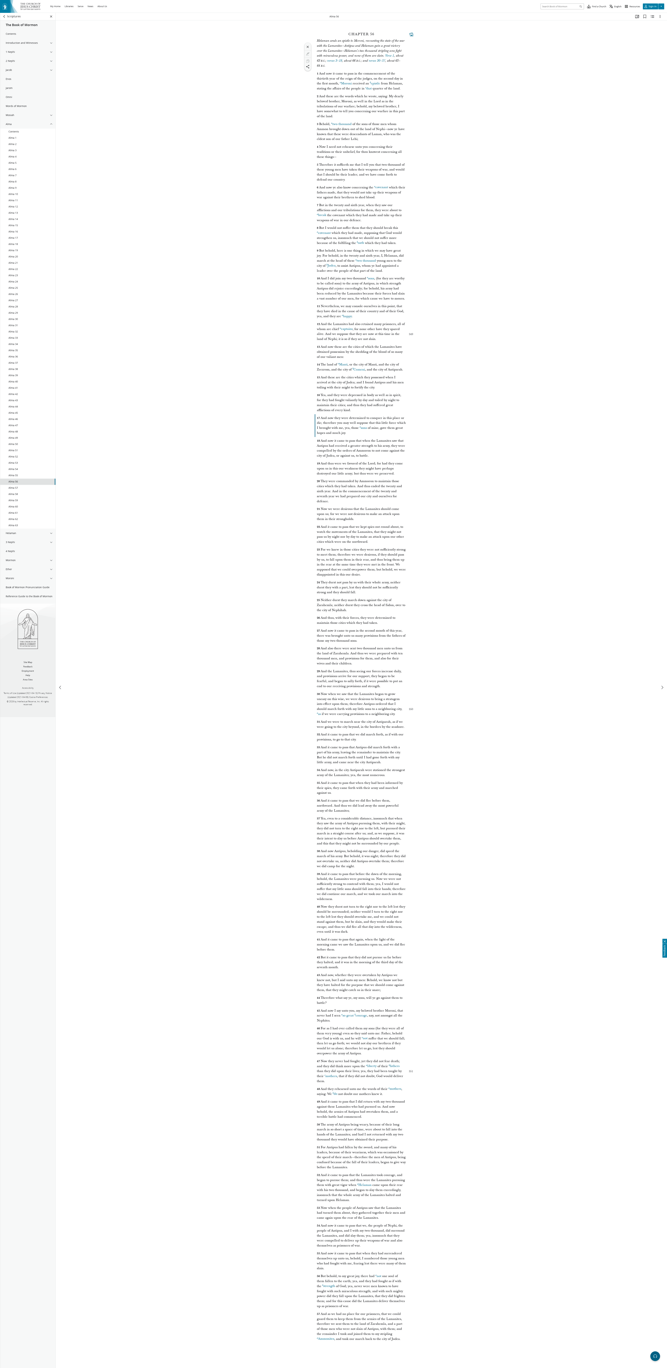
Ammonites (326, 1339)
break (322, 215)
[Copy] (308, 61)
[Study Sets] (637, 16)
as (319, 714)
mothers (331, 1076)
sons (371, 278)
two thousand (342, 124)
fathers (395, 1066)
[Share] (308, 66)
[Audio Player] (655, 1356)
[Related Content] (652, 16)
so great (348, 1015)
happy (347, 316)
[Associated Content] (411, 34)
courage (361, 1015)
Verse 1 (389, 56)
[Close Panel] (51, 16)
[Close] (308, 47)
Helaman (365, 1185)
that (369, 88)
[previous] (60, 687)
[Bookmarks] (644, 16)
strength (329, 1286)
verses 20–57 (377, 61)
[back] (4, 16)
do (335, 1094)
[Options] (660, 16)
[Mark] (308, 54)
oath (361, 243)
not (365, 1038)
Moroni (346, 83)
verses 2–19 (334, 61)
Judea (331, 266)
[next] (662, 687)
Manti (343, 364)
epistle (375, 83)
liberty (372, 1066)
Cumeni (359, 369)
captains (347, 329)
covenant (381, 187)
